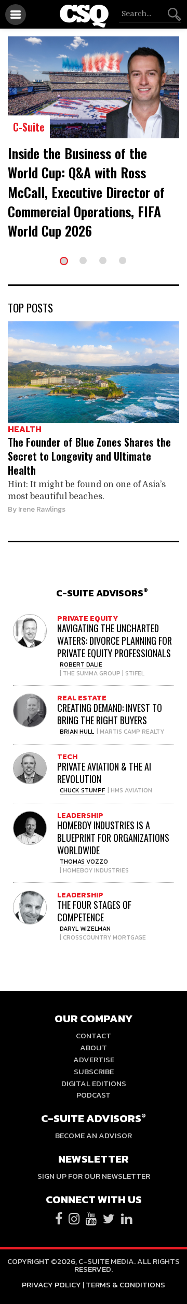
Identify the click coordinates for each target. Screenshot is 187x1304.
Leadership (80, 815)
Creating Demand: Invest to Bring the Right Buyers (109, 714)
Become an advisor (93, 1135)
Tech (67, 756)
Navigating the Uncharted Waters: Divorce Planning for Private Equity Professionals (114, 640)
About (93, 1047)
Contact (93, 1035)
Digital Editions (93, 1083)
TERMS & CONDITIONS (125, 1284)
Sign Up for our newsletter (93, 1176)
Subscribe (94, 1071)
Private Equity (87, 618)
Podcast (93, 1095)
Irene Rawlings (41, 509)
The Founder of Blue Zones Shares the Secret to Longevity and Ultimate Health (89, 456)
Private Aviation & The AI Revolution (104, 773)
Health (25, 429)
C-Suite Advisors (102, 593)
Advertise (93, 1059)
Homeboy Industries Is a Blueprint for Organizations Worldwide (113, 837)
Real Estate (81, 698)
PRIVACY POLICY (51, 1284)
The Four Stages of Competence (94, 911)
